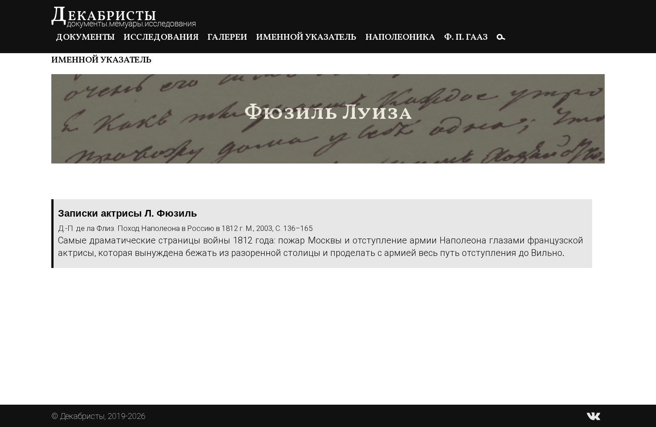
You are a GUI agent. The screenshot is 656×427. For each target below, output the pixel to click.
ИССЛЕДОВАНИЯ (161, 37)
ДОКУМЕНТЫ (85, 37)
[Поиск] (501, 37)
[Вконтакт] (593, 416)
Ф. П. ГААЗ (466, 37)
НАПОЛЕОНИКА (400, 37)
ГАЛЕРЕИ (227, 37)
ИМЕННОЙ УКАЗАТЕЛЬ (306, 37)
